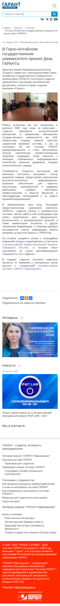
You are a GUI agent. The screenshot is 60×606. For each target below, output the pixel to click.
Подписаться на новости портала (23, 302)
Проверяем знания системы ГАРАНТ (23, 467)
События (30, 28)
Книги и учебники (12, 514)
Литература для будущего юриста (24, 521)
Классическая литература (19, 518)
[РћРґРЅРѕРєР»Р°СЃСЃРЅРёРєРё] (26, 298)
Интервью (10, 318)
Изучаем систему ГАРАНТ (17, 459)
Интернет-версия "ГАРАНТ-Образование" (26, 456)
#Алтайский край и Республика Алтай (39, 42)
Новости (18, 28)
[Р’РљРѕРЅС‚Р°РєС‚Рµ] (22, 298)
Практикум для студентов (19, 463)
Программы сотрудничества (18, 480)
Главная (6, 28)
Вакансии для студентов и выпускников (24, 497)
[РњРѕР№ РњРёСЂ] (30, 298)
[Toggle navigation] (54, 6)
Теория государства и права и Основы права (30, 532)
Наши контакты (11, 501)
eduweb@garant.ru (24, 587)
